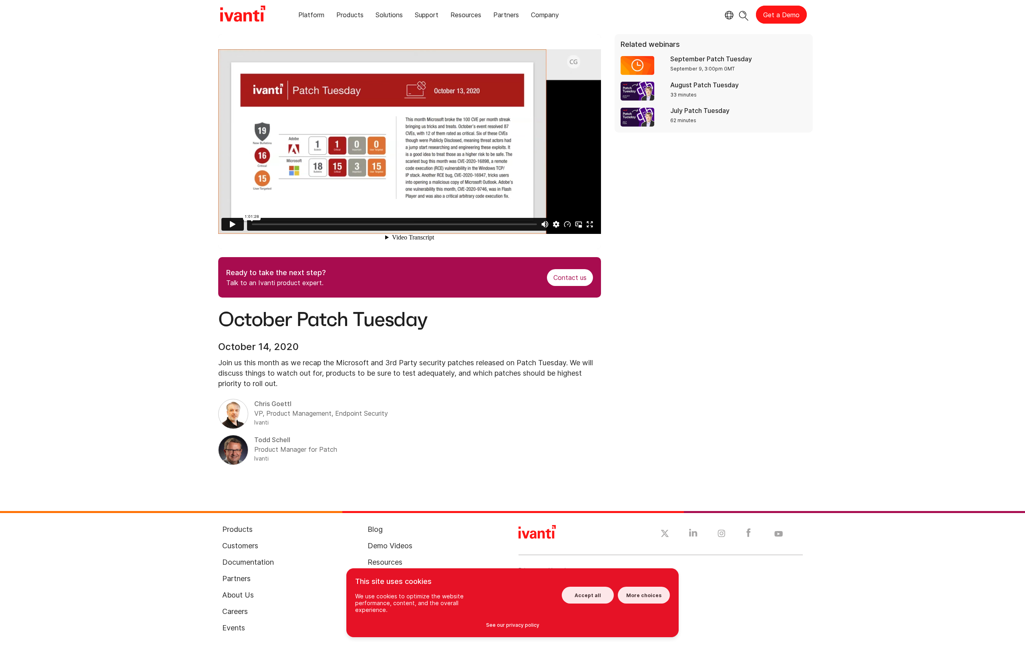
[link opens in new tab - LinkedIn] (693, 535)
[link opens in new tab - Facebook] (748, 535)
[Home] (242, 15)
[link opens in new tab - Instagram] (722, 535)
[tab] (311, 16)
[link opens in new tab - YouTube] (778, 534)
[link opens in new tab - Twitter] (665, 535)
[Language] (728, 15)
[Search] (744, 14)
